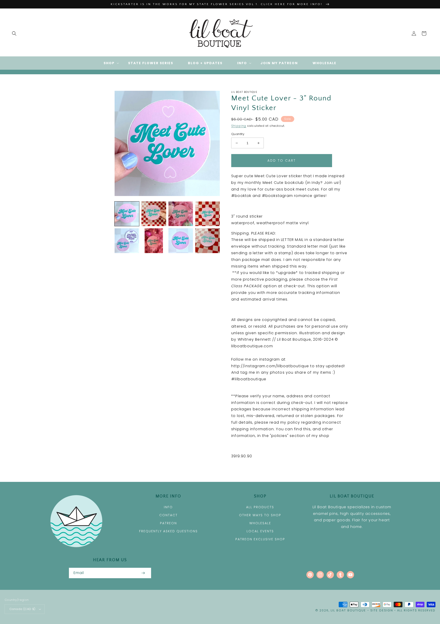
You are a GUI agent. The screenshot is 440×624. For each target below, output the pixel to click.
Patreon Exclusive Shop (260, 539)
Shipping (238, 126)
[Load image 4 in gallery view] (207, 214)
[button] (14, 33)
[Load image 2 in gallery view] (153, 214)
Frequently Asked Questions (168, 531)
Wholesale (260, 523)
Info (168, 507)
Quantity (237, 134)
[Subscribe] (143, 573)
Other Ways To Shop (260, 515)
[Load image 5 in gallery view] (127, 240)
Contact (168, 515)
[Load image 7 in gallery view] (180, 240)
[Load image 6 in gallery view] (153, 240)
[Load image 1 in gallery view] (127, 214)
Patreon (168, 523)
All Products (260, 507)
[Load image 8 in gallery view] (207, 240)
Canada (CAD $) (22, 609)
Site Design (381, 610)
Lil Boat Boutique (348, 610)
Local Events (260, 531)
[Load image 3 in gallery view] (180, 214)
